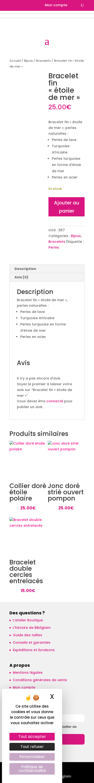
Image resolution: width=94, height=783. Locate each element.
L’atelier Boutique (28, 620)
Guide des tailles (27, 635)
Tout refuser (32, 746)
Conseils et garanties (31, 642)
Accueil (15, 60)
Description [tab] (25, 268)
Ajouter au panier (66, 206)
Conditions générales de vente (40, 680)
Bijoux (28, 60)
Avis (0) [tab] (21, 277)
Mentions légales (28, 672)
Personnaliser (32, 756)
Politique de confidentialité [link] (32, 768)
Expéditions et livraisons (34, 650)
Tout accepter (32, 736)
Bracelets (43, 60)
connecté (54, 401)
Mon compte (56, 5)
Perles (53, 247)
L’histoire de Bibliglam (32, 627)
